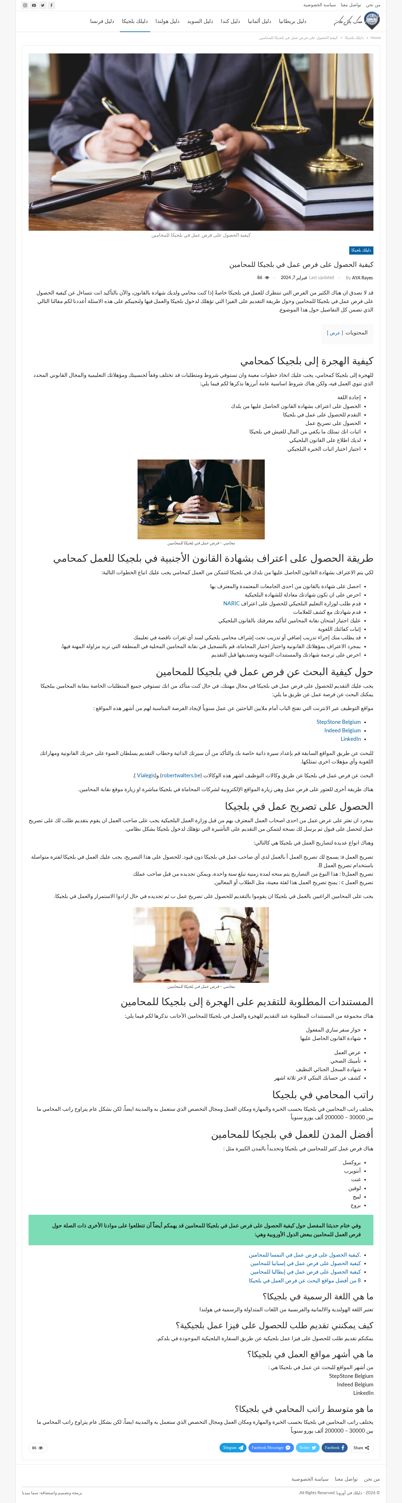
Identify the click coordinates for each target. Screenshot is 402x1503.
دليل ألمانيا (259, 21)
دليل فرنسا (102, 21)
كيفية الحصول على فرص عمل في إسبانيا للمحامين (305, 1263)
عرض (335, 333)
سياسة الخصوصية (319, 5)
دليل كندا (230, 21)
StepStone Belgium (339, 722)
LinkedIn (351, 739)
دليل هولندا (167, 21)
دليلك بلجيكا (135, 21)
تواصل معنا (351, 5)
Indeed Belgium (342, 730)
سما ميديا (30, 1493)
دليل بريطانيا (293, 21)
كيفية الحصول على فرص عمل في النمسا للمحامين (304, 1255)
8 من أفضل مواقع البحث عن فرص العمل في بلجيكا (305, 1280)
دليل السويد (200, 21)
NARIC (231, 603)
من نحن (373, 5)
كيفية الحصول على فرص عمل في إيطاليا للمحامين (305, 1272)
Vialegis (145, 775)
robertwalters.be (181, 775)
